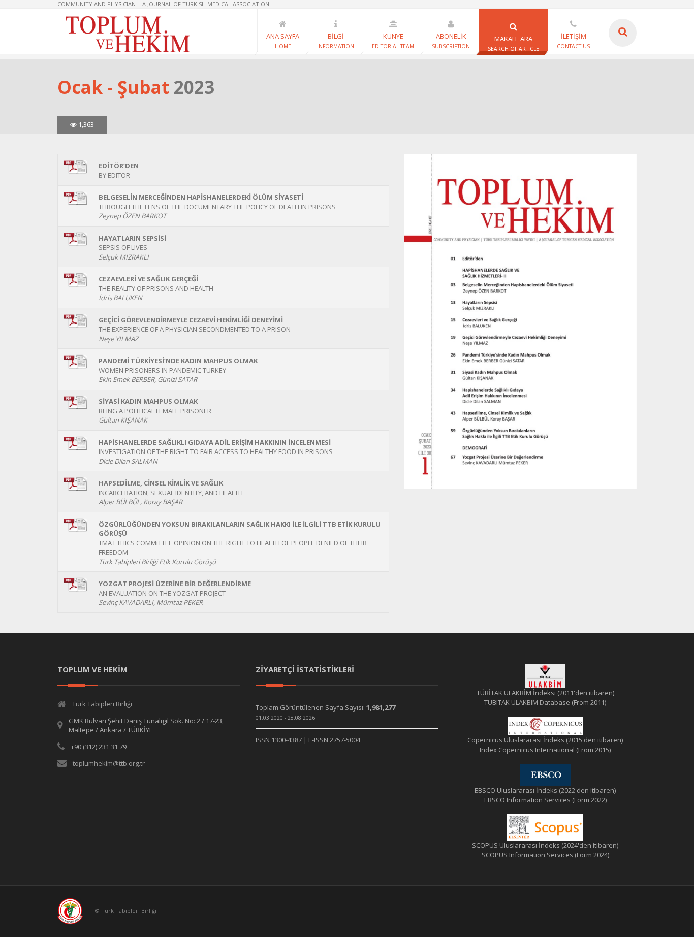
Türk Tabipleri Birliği (102, 703)
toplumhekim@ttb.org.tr (109, 763)
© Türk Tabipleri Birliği (125, 911)
